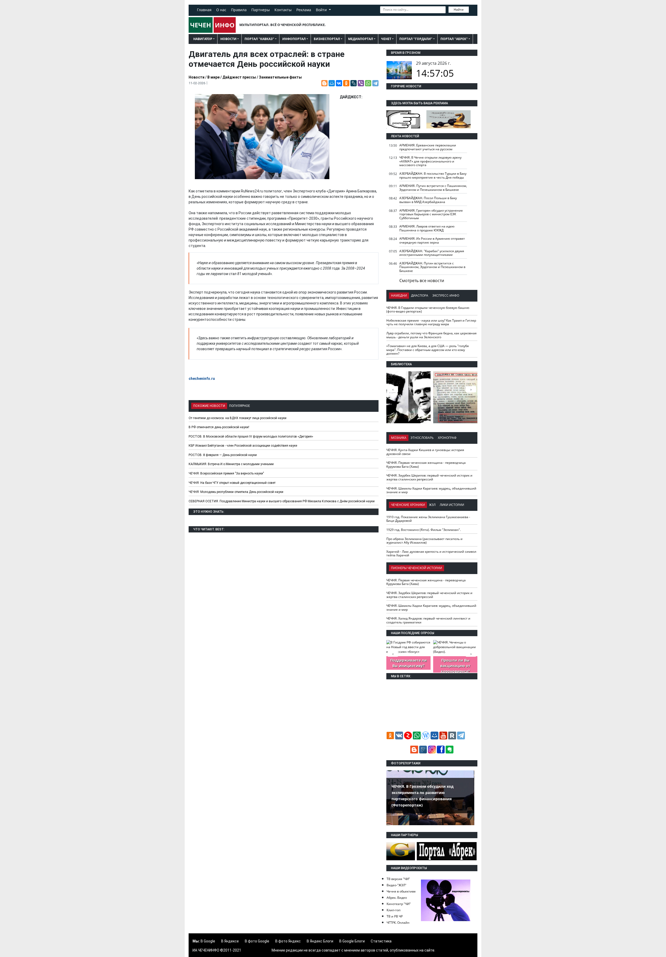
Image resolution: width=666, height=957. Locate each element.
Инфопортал (294, 39)
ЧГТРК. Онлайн (398, 922)
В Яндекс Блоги (320, 941)
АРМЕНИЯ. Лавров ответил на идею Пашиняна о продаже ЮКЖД (426, 228)
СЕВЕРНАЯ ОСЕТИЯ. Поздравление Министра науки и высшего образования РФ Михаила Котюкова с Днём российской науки (282, 501)
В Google (208, 941)
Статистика (381, 941)
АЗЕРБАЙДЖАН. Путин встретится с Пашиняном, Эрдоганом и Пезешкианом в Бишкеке (432, 267)
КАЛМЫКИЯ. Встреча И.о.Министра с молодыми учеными (231, 464)
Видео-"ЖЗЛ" (396, 885)
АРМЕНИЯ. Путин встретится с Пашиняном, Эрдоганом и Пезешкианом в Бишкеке (433, 188)
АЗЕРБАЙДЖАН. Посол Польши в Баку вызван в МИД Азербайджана (428, 200)
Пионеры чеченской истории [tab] (416, 568)
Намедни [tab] (399, 295)
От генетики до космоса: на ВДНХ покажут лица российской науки (237, 418)
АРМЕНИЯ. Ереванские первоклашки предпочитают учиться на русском (427, 147)
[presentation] (471, 389)
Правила (239, 9)
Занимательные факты (280, 77)
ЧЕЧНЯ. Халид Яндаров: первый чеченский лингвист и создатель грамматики (428, 620)
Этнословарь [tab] (422, 437)
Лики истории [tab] (452, 505)
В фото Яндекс (288, 941)
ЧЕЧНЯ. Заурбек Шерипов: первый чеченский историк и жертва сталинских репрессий (429, 477)
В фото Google (257, 941)
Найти (459, 9)
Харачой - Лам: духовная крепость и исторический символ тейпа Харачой (431, 553)
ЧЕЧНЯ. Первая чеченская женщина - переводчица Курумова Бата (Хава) (426, 464)
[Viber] (361, 83)
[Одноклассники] (346, 83)
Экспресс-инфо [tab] (445, 295)
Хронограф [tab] (447, 437)
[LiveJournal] (353, 83)
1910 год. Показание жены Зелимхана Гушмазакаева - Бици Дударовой (428, 519)
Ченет (386, 39)
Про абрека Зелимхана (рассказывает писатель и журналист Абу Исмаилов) (424, 541)
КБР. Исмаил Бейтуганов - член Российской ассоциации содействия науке (243, 445)
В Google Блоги (352, 941)
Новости (228, 39)
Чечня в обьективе (401, 891)
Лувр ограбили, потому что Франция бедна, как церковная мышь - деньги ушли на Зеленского (431, 335)
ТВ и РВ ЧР (395, 916)
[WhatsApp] (368, 83)
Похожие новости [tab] (209, 406)
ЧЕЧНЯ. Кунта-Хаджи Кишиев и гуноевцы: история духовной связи (425, 452)
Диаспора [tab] (419, 295)
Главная (204, 9)
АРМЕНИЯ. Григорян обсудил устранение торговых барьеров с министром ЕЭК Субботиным (431, 214)
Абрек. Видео (397, 897)
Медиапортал (360, 39)
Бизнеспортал (327, 39)
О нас (221, 9)
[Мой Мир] (332, 83)
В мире (213, 77)
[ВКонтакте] (339, 83)
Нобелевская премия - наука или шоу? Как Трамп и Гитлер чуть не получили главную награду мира (431, 322)
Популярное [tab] (239, 406)
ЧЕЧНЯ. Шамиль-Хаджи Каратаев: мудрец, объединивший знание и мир (431, 490)
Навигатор (202, 39)
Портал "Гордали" (415, 39)
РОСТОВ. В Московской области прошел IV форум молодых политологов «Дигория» (251, 436)
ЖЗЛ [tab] (432, 505)
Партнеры (260, 9)
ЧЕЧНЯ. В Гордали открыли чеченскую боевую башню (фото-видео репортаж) (427, 309)
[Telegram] (375, 83)
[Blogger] (324, 83)
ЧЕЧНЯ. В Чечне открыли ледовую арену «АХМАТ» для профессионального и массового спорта (430, 161)
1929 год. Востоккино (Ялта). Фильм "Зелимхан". (423, 530)
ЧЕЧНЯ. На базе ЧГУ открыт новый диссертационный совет (232, 483)
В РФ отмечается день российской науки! (219, 427)
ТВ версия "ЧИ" (398, 879)
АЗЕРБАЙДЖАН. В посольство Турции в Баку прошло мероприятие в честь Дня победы (432, 175)
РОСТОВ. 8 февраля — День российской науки (223, 455)
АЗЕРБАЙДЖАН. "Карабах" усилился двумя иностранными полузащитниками (431, 253)
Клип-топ (393, 910)
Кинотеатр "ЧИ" (399, 904)
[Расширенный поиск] (472, 9)
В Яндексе (230, 941)
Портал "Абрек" (454, 39)
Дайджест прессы (239, 77)
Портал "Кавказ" (259, 39)
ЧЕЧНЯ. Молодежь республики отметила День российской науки (236, 492)
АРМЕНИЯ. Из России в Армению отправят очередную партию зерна (432, 240)
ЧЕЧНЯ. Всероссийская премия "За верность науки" (226, 473)
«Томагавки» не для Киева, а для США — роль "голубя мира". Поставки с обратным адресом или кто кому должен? (427, 350)
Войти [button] (322, 9)
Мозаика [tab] (398, 437)
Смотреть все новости (421, 280)
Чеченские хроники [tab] (408, 505)
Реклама (303, 9)
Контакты (283, 9)
